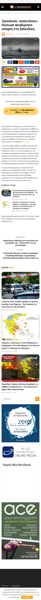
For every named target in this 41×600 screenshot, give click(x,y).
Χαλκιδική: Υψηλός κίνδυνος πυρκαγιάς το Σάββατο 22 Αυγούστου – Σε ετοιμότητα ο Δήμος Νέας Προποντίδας (20, 387)
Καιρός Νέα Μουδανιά (17, 464)
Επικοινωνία (15, 585)
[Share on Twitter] (15, 62)
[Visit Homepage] (20, 7)
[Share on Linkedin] (26, 62)
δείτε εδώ (25, 142)
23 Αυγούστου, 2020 (23, 34)
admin (11, 34)
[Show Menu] (3, 7)
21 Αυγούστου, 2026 (10, 392)
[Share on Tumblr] (32, 62)
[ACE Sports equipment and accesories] (20, 531)
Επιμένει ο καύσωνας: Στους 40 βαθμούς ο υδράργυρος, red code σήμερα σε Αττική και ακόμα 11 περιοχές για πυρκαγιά (20, 345)
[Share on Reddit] (21, 62)
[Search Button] (38, 7)
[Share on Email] (37, 62)
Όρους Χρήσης (31, 594)
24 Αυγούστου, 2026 (21, 199)
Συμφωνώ (27, 597)
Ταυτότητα (5, 585)
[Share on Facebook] (10, 62)
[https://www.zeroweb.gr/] (20, 423)
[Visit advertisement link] (20, 77)
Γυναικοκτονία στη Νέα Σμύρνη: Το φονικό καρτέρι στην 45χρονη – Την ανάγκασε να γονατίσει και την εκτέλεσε (20, 304)
